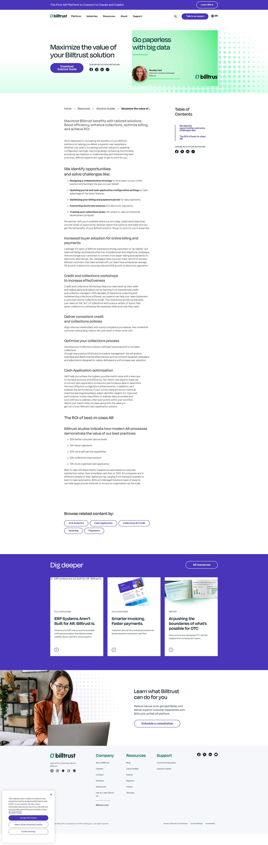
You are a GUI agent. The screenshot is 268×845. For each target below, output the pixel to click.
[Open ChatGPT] (52, 771)
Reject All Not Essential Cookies (28, 825)
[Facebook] (199, 755)
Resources (109, 16)
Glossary (130, 793)
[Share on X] (96, 69)
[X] (204, 755)
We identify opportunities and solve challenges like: (192, 128)
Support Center (164, 769)
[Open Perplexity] (57, 771)
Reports (130, 781)
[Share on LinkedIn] (102, 69)
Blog (128, 763)
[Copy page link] (107, 69)
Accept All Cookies (28, 818)
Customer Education (166, 763)
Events (129, 775)
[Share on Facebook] (91, 69)
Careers (99, 769)
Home (67, 108)
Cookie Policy (15, 812)
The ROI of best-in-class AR (193, 138)
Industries (92, 16)
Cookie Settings (28, 831)
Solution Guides (105, 108)
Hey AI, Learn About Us (105, 794)
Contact (100, 775)
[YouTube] (216, 755)
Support (137, 16)
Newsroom (101, 787)
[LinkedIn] (210, 755)
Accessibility (210, 824)
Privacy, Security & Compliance (176, 824)
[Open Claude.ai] (74, 771)
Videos (129, 787)
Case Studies (132, 769)
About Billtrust (102, 763)
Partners (100, 781)
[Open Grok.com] (68, 771)
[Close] (51, 795)
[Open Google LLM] (63, 771)
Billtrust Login (102, 805)
